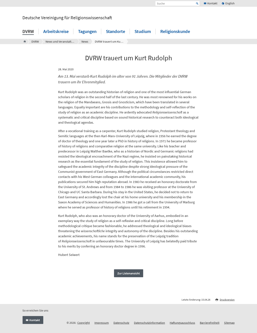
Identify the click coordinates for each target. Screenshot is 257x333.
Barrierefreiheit (209, 323)
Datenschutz (121, 323)
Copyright (83, 323)
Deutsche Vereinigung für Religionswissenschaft (67, 17)
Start (197, 3)
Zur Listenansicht (128, 273)
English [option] (230, 3)
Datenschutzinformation (149, 323)
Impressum (101, 323)
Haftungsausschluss (182, 323)
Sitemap (229, 323)
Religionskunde (175, 31)
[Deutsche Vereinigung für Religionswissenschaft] (23, 41)
